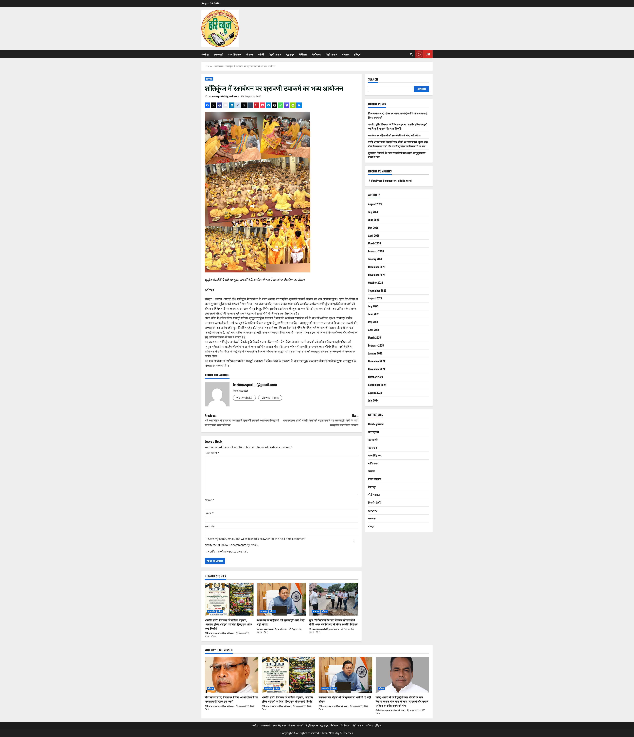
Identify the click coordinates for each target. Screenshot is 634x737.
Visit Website (244, 398)
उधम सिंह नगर (234, 54)
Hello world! (405, 181)
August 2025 (375, 298)
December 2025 (376, 267)
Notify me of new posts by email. (228, 551)
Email (209, 513)
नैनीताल (303, 54)
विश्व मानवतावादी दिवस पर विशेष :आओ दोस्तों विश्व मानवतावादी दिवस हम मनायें (231, 699)
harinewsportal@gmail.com (223, 96)
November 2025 (376, 275)
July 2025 (373, 306)
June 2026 (373, 220)
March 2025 (374, 337)
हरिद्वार (357, 54)
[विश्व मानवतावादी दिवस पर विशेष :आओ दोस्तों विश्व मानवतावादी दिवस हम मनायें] (231, 675)
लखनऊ (372, 518)
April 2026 (374, 235)
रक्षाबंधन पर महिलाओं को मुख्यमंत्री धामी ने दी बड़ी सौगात (280, 622)
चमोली (261, 54)
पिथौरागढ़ (316, 54)
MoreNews (329, 733)
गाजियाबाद (373, 463)
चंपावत (249, 54)
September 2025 (377, 290)
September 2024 (377, 385)
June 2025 (373, 314)
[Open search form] (411, 54)
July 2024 (373, 400)
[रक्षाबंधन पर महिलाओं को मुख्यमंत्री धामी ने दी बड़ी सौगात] (281, 599)
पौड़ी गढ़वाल (331, 54)
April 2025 (373, 330)
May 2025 (373, 322)
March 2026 (374, 243)
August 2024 (375, 393)
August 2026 (375, 204)
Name (209, 500)
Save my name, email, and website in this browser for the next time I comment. (257, 539)
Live (428, 54)
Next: (320, 420)
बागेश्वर (345, 54)
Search (373, 79)
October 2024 (375, 377)
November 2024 (376, 369)
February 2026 (376, 251)
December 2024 (376, 361)
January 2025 (375, 353)
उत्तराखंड (209, 78)
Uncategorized (376, 424)
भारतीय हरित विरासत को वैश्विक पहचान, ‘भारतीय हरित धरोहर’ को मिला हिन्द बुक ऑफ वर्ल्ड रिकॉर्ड (228, 624)
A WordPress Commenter (382, 181)
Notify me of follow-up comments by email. (231, 545)
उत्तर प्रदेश (373, 432)
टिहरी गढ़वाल (275, 54)
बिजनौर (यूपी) (374, 502)
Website (210, 526)
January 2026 (375, 259)
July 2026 (373, 212)
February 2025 (376, 345)
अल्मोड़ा (205, 54)
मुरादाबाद (372, 510)
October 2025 (375, 283)
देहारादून (290, 54)
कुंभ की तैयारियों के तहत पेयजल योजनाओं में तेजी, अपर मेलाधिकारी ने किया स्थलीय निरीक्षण (333, 622)
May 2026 (373, 228)
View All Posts (270, 398)
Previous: (242, 420)
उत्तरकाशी (218, 54)
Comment (212, 453)
